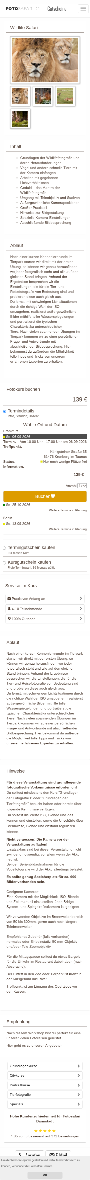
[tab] (45, 598)
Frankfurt (10, 431)
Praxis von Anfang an (28, 599)
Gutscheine (57, 8)
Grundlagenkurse (23, 1066)
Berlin (7, 518)
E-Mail (60, 1155)
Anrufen (32, 1155)
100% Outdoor (23, 619)
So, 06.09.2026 (18, 437)
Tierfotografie (20, 1095)
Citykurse (17, 1075)
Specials (16, 1104)
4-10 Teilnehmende (27, 609)
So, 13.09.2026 (18, 524)
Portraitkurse (20, 1085)
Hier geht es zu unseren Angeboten (34, 1045)
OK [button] (45, 1175)
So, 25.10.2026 (18, 505)
